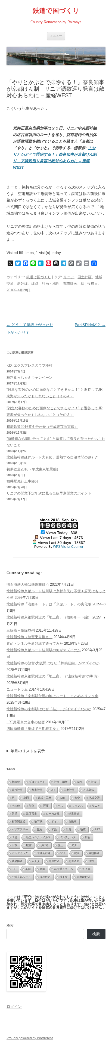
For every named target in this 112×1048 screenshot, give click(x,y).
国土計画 (84, 277)
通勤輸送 (17, 861)
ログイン (14, 1006)
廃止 (60, 845)
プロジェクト (37, 781)
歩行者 (45, 845)
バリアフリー (20, 829)
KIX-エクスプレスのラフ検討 (29, 365)
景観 (87, 837)
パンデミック (20, 853)
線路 (34, 284)
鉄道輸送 (74, 813)
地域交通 (94, 797)
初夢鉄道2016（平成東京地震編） (33, 469)
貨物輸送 (94, 853)
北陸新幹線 (44, 853)
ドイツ (55, 821)
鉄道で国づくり (56, 10)
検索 (10, 925)
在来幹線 (88, 789)
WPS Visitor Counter (68, 546)
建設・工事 (44, 797)
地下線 (64, 876)
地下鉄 (38, 821)
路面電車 (31, 813)
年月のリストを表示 (28, 751)
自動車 (73, 821)
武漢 (77, 853)
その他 (16, 805)
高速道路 (74, 861)
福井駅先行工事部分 (22, 481)
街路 (31, 805)
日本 (14, 845)
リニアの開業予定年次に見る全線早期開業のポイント (49, 493)
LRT (63, 797)
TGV (91, 861)
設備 (94, 781)
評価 (46, 805)
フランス (77, 805)
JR (53, 789)
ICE (14, 869)
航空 (29, 845)
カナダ (36, 861)
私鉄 (54, 829)
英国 (28, 869)
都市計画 (70, 284)
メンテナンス (68, 837)
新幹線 (22, 284)
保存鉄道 (45, 876)
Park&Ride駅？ (90, 324)
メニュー (56, 35)
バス (60, 805)
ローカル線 (53, 813)
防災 (14, 813)
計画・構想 (51, 284)
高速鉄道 (54, 861)
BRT (97, 829)
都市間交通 (18, 821)
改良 (68, 829)
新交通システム (63, 869)
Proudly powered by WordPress (30, 1038)
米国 (42, 869)
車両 (26, 797)
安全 (77, 797)
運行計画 (17, 789)
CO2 (62, 853)
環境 (14, 837)
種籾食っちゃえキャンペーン (29, 377)
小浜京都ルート (21, 876)
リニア (68, 277)
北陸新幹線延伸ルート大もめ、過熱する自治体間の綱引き (52, 457)
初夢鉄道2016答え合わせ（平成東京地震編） (42, 427)
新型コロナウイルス (38, 837)
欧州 (74, 845)
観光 (39, 829)
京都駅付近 (83, 876)
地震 (83, 829)
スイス (86, 869)
